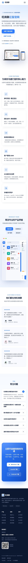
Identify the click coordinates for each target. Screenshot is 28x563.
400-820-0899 (7, 535)
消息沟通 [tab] (9, 229)
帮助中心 (12, 515)
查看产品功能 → (8, 36)
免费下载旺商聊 (8, 31)
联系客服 (12, 523)
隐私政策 (3, 558)
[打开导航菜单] (24, 2)
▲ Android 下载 (14, 474)
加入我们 (20, 520)
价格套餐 (4, 520)
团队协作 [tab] (18, 233)
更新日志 (4, 523)
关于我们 (20, 515)
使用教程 (12, 517)
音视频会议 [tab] (18, 229)
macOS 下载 (14, 469)
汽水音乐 (3, 560)
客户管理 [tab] (10, 233)
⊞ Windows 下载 (14, 464)
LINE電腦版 (15, 560)
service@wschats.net (10, 538)
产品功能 (4, 515)
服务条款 (9, 558)
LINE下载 (9, 560)
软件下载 (4, 517)
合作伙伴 (20, 523)
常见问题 (12, 520)
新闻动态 (20, 517)
